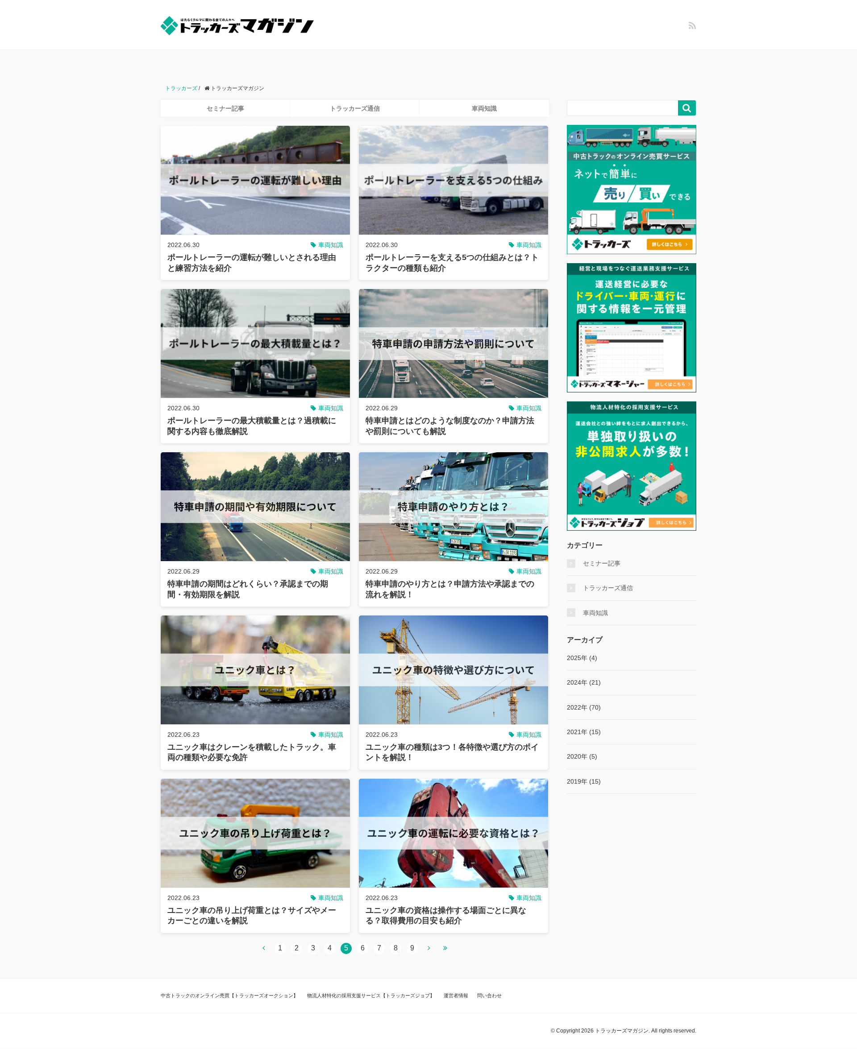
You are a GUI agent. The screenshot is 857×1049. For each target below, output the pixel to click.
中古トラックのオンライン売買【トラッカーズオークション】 (229, 995)
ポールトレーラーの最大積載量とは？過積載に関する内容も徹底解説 (251, 425)
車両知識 (484, 108)
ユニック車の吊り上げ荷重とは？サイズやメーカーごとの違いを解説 (251, 915)
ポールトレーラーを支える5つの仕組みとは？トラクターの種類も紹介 (452, 262)
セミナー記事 (225, 108)
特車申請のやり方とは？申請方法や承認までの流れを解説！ (450, 589)
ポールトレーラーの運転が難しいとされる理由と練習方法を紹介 (251, 262)
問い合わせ (489, 995)
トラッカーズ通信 (355, 108)
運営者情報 (456, 995)
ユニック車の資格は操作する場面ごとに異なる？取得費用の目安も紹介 (446, 915)
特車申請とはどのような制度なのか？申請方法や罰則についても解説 (450, 425)
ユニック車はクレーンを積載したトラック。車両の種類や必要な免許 (251, 752)
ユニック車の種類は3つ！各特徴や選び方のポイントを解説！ (452, 752)
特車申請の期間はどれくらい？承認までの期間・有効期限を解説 (247, 589)
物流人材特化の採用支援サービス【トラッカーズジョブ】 (371, 995)
